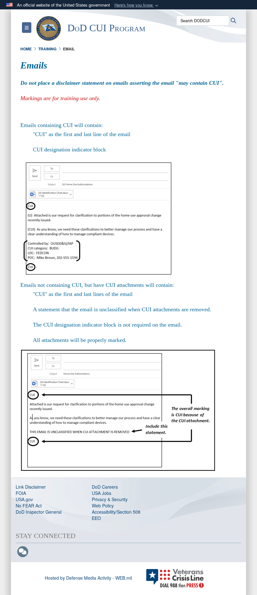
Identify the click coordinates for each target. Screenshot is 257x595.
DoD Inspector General (38, 512)
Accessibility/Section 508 (116, 512)
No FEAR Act (29, 505)
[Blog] (22, 552)
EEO (96, 518)
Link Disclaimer (31, 487)
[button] (137, 5)
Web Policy (103, 505)
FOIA (21, 493)
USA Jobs (101, 493)
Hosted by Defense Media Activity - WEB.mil (88, 578)
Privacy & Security (110, 499)
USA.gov (24, 499)
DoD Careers (105, 487)
